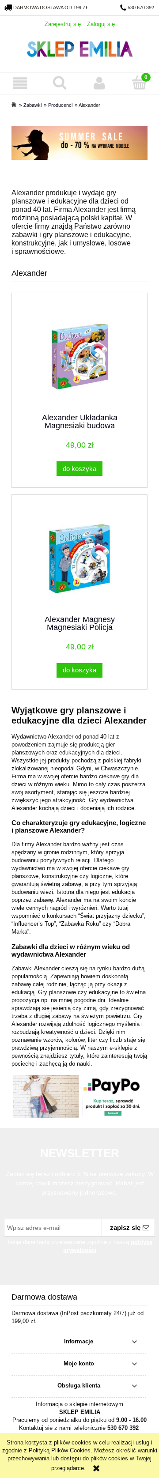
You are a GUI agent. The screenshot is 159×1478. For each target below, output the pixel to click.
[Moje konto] (99, 83)
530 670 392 (141, 7)
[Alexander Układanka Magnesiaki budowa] (79, 357)
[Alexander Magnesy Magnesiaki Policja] (79, 559)
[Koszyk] (139, 82)
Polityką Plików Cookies (60, 1450)
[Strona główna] (79, 47)
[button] (20, 83)
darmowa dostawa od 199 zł (50, 7)
